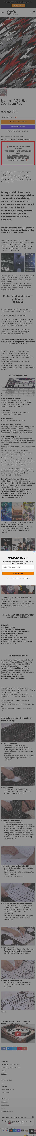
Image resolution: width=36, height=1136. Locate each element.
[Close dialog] (34, 552)
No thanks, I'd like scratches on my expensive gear (18, 578)
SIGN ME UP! (18, 573)
